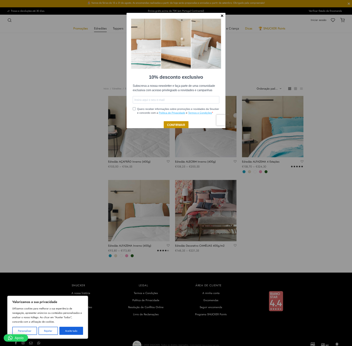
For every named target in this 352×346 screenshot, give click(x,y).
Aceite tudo (71, 331)
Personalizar (24, 331)
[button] (16, 338)
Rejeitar (48, 331)
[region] (47, 317)
